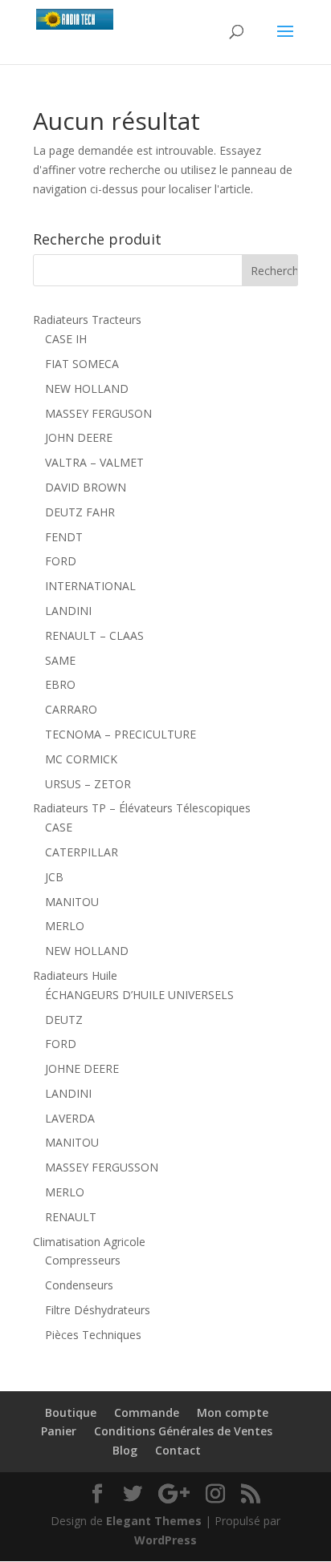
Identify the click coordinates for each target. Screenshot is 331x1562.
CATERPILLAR (81, 852)
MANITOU (72, 901)
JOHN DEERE (78, 437)
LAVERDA (70, 1118)
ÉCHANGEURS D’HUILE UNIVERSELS (139, 994)
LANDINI (68, 610)
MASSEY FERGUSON (98, 413)
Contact (178, 1450)
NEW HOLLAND (87, 388)
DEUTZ (64, 1019)
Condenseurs (79, 1285)
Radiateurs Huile (75, 975)
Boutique (70, 1412)
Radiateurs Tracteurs (87, 319)
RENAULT (70, 1216)
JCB (54, 876)
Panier (58, 1431)
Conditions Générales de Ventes (183, 1431)
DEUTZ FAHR (80, 512)
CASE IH (66, 338)
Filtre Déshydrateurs (97, 1309)
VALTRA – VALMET (94, 462)
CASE (58, 827)
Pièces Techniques (93, 1334)
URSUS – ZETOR (88, 783)
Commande (146, 1412)
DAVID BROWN (85, 487)
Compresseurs (83, 1260)
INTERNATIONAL (90, 585)
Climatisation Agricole (89, 1241)
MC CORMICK (81, 759)
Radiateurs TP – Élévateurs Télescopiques (142, 807)
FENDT (64, 536)
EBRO (60, 684)
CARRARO (71, 709)
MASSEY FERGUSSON (101, 1167)
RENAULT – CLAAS (94, 635)
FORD (60, 561)
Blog (124, 1450)
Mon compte (232, 1412)
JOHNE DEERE (82, 1068)
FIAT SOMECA (82, 363)
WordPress (165, 1540)
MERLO (64, 925)
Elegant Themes (154, 1520)
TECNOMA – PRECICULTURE (120, 734)
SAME (60, 660)
